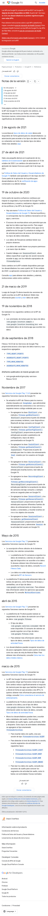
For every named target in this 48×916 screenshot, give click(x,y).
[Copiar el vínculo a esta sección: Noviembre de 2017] (27, 387)
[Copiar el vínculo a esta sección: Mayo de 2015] (21, 536)
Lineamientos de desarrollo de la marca (15, 838)
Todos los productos (9, 896)
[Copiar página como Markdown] (35, 81)
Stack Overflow (7, 848)
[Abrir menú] (3, 2)
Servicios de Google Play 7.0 (16, 672)
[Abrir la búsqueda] (36, 2)
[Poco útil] (17, 71)
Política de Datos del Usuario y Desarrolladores (18, 834)
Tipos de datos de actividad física (19, 713)
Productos (18, 67)
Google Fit (28, 67)
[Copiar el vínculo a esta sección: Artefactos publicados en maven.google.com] (41, 372)
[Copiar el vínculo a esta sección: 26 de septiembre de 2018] (35, 338)
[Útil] (14, 71)
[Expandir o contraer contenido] (15, 87)
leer (24, 298)
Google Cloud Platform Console (13, 864)
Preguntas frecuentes (9, 851)
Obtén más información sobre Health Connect (18, 38)
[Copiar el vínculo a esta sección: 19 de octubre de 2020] (31, 192)
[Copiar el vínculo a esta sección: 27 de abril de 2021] (26, 152)
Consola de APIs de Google (11, 861)
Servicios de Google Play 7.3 (16, 607)
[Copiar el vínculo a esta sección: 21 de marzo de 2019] (29, 287)
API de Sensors (25, 575)
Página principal (7, 67)
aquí (19, 144)
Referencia (37, 67)
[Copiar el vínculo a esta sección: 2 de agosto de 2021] (28, 127)
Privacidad (16, 905)
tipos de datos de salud (23, 133)
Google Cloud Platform (10, 889)
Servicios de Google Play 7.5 (16, 541)
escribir (18, 298)
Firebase (5, 886)
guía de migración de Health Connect (28, 25)
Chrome (4, 882)
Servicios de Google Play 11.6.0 (17, 393)
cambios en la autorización (12, 161)
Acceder (42, 3)
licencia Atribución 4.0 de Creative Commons (23, 799)
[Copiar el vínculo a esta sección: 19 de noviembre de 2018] (34, 306)
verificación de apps (29, 181)
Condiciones (6, 905)
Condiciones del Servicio (10, 831)
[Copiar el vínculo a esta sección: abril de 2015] (19, 601)
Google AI (5, 893)
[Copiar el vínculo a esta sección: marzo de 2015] (22, 666)
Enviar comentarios (12, 76)
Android (4, 879)
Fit (21, 2)
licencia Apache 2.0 (33, 801)
